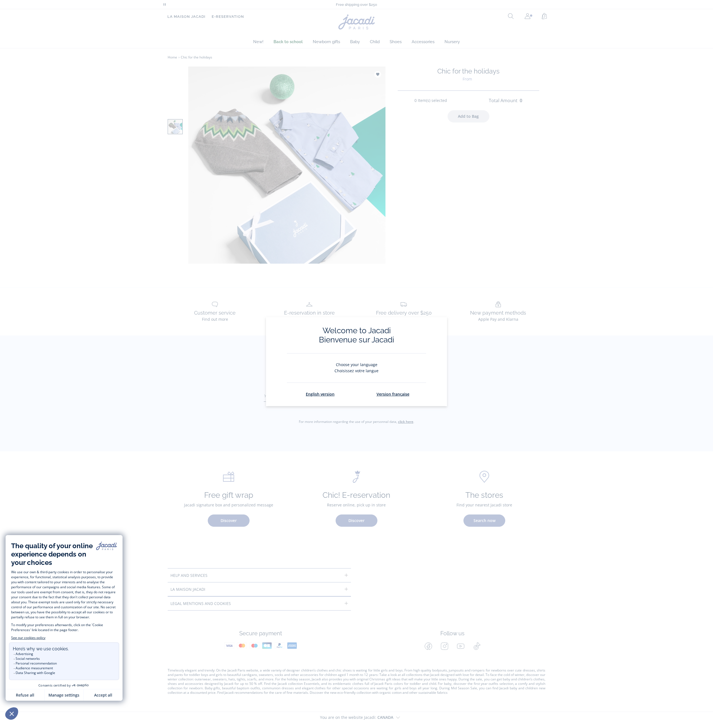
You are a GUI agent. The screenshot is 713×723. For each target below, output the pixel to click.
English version (320, 394)
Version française (393, 394)
